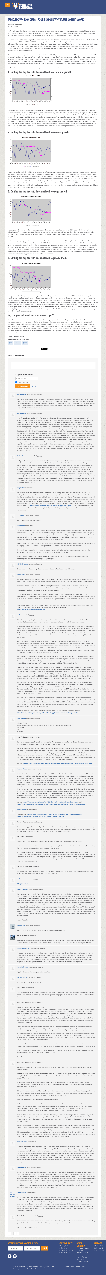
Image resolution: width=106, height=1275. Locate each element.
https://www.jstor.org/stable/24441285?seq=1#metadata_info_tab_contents (50, 802)
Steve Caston (21, 1167)
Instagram (15, 1256)
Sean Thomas (21, 718)
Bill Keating (21, 525)
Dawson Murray (22, 769)
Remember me (22, 382)
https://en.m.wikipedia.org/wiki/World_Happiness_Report (50, 505)
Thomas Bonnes (22, 1142)
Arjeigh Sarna (21, 394)
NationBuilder (80, 1266)
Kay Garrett (21, 515)
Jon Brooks (20, 879)
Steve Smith (21, 574)
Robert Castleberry (23, 948)
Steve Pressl (21, 925)
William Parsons (22, 456)
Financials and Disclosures (30, 1269)
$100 (17, 343)
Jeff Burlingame (22, 564)
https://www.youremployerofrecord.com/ (31, 609)
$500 (25, 343)
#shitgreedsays (22, 884)
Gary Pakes (21, 488)
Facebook (9, 1256)
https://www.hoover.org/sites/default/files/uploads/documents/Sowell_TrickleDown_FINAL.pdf (57, 763)
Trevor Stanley (22, 809)
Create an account (38, 387)
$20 (10, 343)
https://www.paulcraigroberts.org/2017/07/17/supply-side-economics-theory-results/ (47, 713)
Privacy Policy (45, 1266)
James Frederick (22, 889)
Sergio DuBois (21, 1192)
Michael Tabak (22, 977)
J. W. (18, 615)
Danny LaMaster (22, 967)
